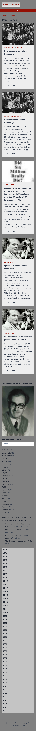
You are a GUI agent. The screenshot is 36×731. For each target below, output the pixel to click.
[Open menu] (32, 4)
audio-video (6, 456)
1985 (5, 665)
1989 (5, 651)
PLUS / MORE (11, 85)
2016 (5, 556)
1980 (5, 683)
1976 (5, 697)
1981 (5, 679)
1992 (5, 641)
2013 (5, 567)
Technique (6, 510)
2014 (5, 563)
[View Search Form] (18, 10)
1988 (5, 655)
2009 (5, 581)
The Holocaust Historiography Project (19, 541)
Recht (4, 498)
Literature (5, 481)
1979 (5, 686)
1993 (5, 637)
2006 (5, 591)
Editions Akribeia (11, 535)
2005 (5, 595)
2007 (5, 588)
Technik (5, 507)
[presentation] (18, 34)
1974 (5, 704)
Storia (19, 116)
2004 (5, 598)
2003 (5, 602)
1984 (5, 669)
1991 (5, 644)
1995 (5, 630)
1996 (5, 627)
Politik (4, 493)
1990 (5, 648)
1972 (5, 711)
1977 (5, 693)
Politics (4, 490)
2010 (5, 577)
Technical (5, 504)
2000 (5, 613)
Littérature (6, 484)
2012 (5, 570)
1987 (5, 658)
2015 (5, 560)
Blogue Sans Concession (14, 530)
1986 (5, 662)
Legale (6, 116)
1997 (5, 623)
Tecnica (5, 513)
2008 (5, 584)
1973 (5, 707)
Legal (13, 185)
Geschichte (6, 458)
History (6, 185)
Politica (13, 116)
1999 (5, 616)
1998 (5, 620)
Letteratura (6, 476)
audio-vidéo (6, 453)
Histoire (7, 47)
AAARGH (8, 538)
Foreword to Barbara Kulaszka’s (17, 194)
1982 (5, 676)
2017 (5, 553)
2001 (5, 609)
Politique (19, 47)
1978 (5, 690)
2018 (5, 549)
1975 (5, 700)
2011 (5, 574)
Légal (13, 47)
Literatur (5, 478)
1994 (5, 634)
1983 (5, 672)
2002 (5, 606)
